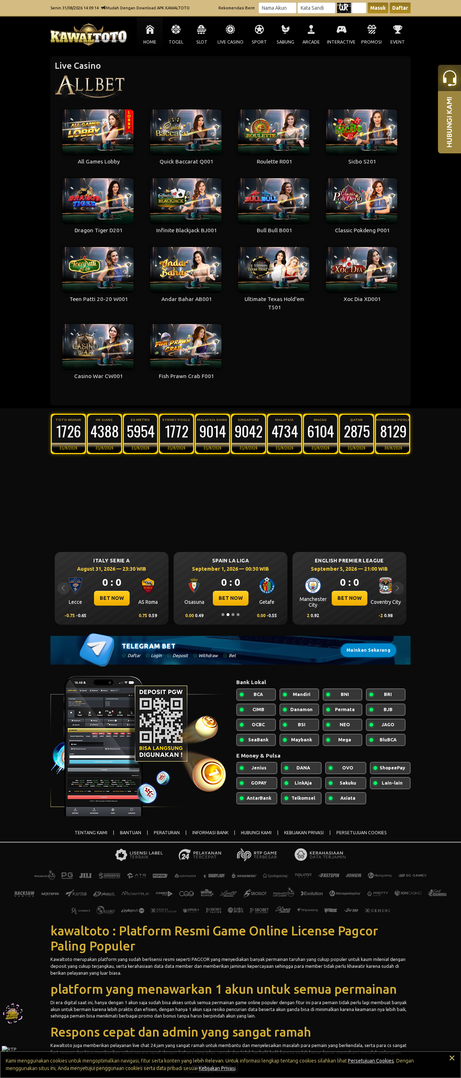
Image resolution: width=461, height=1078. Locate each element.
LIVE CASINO (230, 42)
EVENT (397, 42)
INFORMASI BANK (210, 832)
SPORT (259, 42)
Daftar (400, 8)
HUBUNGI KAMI (256, 832)
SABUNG (285, 42)
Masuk (378, 8)
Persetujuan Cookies (371, 1061)
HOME (149, 42)
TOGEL (176, 42)
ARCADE (311, 42)
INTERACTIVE (341, 42)
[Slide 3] (233, 615)
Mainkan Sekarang (368, 650)
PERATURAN (167, 832)
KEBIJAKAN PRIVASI (304, 832)
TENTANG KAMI (91, 832)
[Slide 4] (238, 615)
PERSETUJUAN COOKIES (361, 832)
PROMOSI (371, 42)
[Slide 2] (228, 615)
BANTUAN (130, 832)
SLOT (201, 42)
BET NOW (112, 598)
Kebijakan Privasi (217, 1068)
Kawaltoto (61, 959)
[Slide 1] (222, 615)
